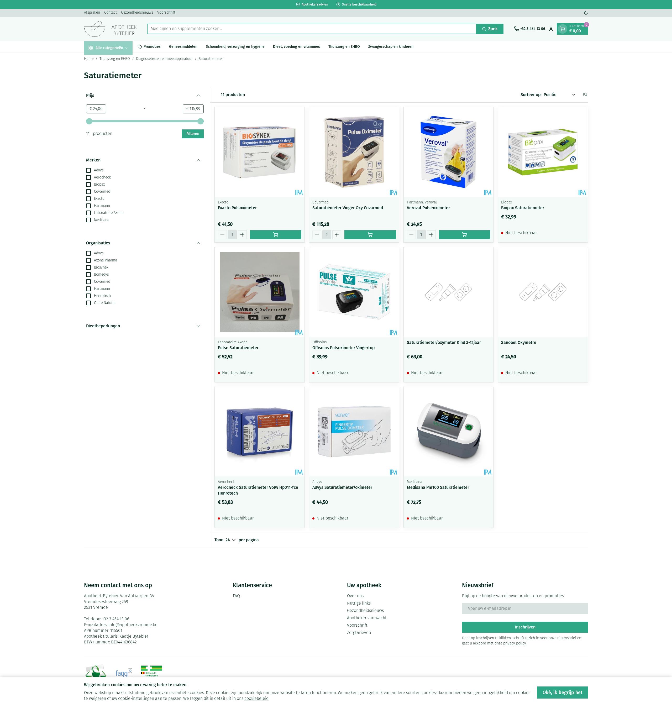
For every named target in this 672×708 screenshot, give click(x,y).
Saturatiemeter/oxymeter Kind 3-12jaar (444, 342)
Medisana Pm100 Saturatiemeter (438, 487)
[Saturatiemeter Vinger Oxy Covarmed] (354, 152)
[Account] (551, 29)
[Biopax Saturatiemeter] (543, 152)
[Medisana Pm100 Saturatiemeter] (449, 432)
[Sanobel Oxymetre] (543, 292)
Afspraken (92, 13)
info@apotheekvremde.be (133, 625)
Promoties (152, 46)
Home (88, 59)
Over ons (355, 596)
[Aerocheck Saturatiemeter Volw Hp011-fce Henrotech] (259, 432)
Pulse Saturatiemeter (238, 347)
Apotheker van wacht (367, 618)
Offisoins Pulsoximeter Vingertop (343, 347)
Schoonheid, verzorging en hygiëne (235, 46)
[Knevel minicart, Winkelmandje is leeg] (562, 29)
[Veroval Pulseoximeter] (449, 152)
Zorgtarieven (359, 633)
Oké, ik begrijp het (562, 692)
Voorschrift (166, 13)
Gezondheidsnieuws (137, 13)
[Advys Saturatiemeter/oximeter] (354, 432)
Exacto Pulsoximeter (237, 207)
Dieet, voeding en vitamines (296, 46)
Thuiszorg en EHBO (344, 46)
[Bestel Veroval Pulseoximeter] (464, 234)
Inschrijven (525, 627)
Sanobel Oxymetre (518, 342)
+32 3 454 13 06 (115, 619)
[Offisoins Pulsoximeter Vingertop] (354, 292)
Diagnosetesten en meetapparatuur (164, 59)
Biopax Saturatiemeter (522, 207)
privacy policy (514, 644)
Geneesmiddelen (183, 46)
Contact (110, 13)
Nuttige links (359, 603)
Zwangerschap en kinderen (390, 46)
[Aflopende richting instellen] (585, 94)
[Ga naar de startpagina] (110, 29)
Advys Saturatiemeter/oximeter (342, 487)
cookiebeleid (256, 699)
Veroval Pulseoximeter (428, 207)
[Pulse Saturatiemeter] (259, 292)
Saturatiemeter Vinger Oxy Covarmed (347, 207)
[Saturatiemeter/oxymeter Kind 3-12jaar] (449, 292)
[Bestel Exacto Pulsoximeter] (275, 234)
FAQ (236, 596)
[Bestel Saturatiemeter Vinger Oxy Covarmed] (370, 234)
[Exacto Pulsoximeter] (259, 152)
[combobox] (312, 29)
